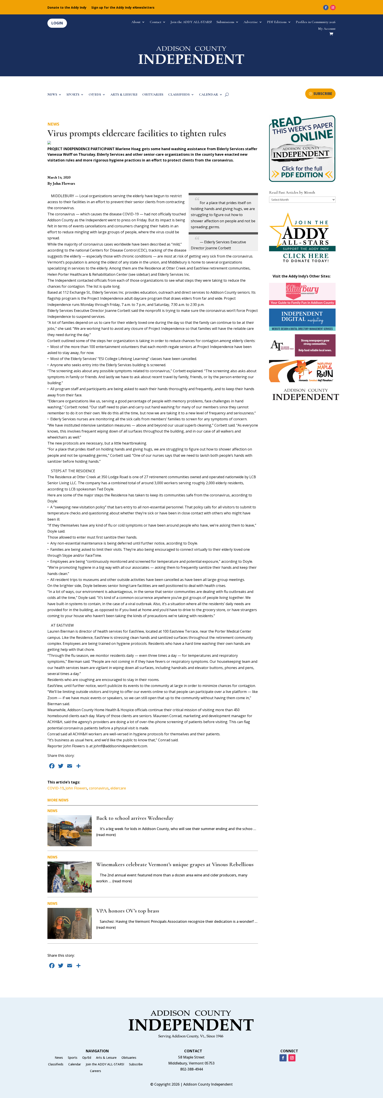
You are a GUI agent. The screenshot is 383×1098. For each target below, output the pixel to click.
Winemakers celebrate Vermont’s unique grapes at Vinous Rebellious (175, 864)
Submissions (225, 22)
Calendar (74, 1064)
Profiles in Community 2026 (316, 22)
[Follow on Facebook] (325, 7)
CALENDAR (208, 95)
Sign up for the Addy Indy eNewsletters (122, 8)
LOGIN (57, 23)
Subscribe (136, 1064)
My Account (327, 29)
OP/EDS (95, 95)
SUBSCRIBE (322, 93)
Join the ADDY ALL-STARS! (191, 22)
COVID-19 (55, 788)
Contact (155, 22)
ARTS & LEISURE (123, 95)
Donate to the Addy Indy (66, 8)
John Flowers (76, 788)
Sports (72, 1058)
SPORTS (72, 95)
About (136, 22)
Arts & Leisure (106, 1058)
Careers (95, 1071)
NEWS (52, 95)
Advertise (251, 22)
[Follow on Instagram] (333, 7)
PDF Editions (277, 22)
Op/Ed (86, 1058)
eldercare (118, 788)
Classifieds (55, 1064)
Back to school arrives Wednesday (135, 818)
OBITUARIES (152, 95)
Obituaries (128, 1058)
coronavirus (99, 788)
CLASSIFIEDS (179, 95)
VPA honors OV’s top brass (127, 910)
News (53, 124)
